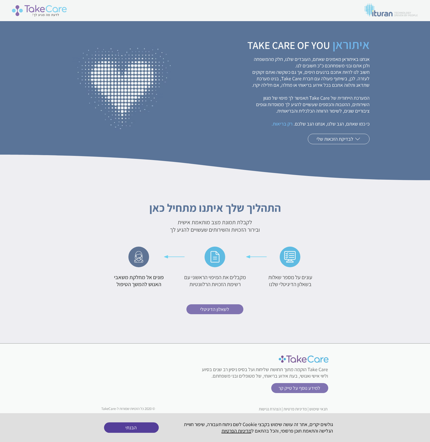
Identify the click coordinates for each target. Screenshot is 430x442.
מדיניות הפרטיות (236, 431)
